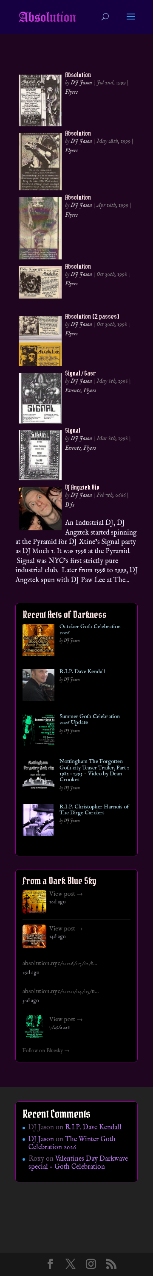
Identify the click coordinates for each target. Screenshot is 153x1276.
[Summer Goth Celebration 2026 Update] (38, 731)
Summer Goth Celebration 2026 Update (90, 720)
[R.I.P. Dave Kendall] (38, 686)
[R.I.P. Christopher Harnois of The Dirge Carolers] (38, 821)
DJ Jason (81, 82)
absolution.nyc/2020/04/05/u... (61, 991)
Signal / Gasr (80, 373)
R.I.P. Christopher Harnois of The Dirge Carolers (94, 810)
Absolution (78, 74)
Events (73, 390)
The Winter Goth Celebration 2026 (72, 1143)
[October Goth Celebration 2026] (38, 641)
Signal (72, 430)
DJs (69, 505)
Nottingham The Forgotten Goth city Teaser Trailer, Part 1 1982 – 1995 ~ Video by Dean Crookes (94, 771)
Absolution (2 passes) (92, 316)
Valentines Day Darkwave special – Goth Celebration (78, 1163)
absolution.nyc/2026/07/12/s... (60, 963)
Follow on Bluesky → (46, 1051)
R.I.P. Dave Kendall (82, 672)
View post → (66, 894)
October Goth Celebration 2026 (90, 630)
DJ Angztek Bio (82, 487)
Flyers (71, 92)
